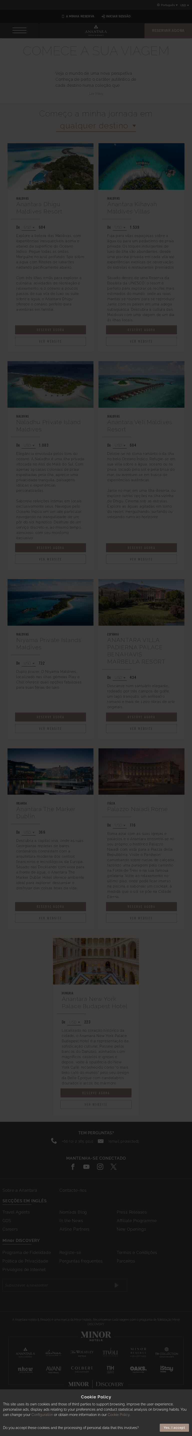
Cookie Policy (119, 1415)
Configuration (42, 1415)
